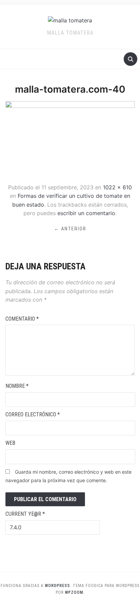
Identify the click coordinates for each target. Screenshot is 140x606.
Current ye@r (25, 514)
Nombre (17, 386)
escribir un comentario (86, 213)
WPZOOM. (75, 592)
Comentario (22, 319)
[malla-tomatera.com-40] (69, 139)
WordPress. (58, 585)
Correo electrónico (32, 414)
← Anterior (70, 228)
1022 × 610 (117, 187)
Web (10, 443)
